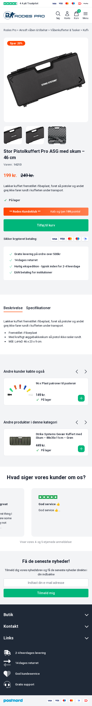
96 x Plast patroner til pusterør (56, 383)
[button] (81, 398)
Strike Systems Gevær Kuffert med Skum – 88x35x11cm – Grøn (59, 435)
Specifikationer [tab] (38, 308)
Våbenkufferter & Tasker (65, 30)
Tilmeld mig (46, 593)
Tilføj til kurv (46, 225)
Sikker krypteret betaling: (20, 238)
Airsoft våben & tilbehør (33, 30)
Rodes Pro (10, 30)
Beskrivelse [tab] (13, 308)
